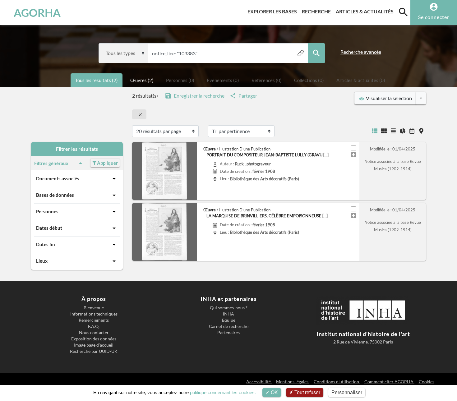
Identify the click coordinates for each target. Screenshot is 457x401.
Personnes (47, 211)
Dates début (49, 228)
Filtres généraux (51, 163)
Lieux (42, 261)
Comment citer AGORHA (389, 381)
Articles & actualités (366, 11)
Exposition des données (93, 338)
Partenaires (228, 332)
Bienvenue (94, 307)
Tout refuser (306, 392)
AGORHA (37, 12)
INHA (228, 314)
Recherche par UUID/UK (94, 351)
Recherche (317, 11)
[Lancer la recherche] (316, 53)
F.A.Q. (93, 326)
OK (274, 392)
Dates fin (45, 244)
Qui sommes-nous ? (228, 307)
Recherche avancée (360, 52)
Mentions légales (292, 381)
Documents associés (57, 178)
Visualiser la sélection (388, 98)
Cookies (426, 381)
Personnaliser (346, 392)
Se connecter (433, 17)
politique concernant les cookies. (223, 392)
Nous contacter (94, 332)
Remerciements (94, 320)
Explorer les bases (273, 11)
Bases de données (55, 195)
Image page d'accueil (93, 345)
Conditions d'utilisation (337, 381)
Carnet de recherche (228, 326)
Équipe (228, 320)
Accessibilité (259, 381)
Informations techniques (94, 314)
